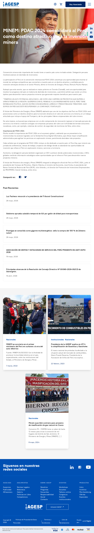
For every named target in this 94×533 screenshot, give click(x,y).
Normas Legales (23, 487)
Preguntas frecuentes (45, 490)
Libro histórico (82, 488)
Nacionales (11, 339)
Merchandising (85, 492)
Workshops (63, 487)
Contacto (44, 499)
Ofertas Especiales (83, 495)
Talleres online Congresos (65, 493)
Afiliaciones (7, 492)
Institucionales (57, 339)
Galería (20, 492)
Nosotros (44, 487)
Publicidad (7, 489)
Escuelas (62, 489)
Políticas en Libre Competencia (24, 495)
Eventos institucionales (65, 498)
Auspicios (7, 487)
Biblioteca (21, 489)
